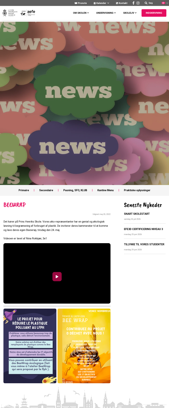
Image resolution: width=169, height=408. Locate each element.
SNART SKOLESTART (137, 213)
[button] (165, 3)
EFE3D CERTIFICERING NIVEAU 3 (143, 229)
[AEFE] (26, 13)
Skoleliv (128, 12)
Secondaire (46, 190)
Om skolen (79, 12)
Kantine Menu (105, 190)
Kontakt (123, 3)
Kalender (101, 3)
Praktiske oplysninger (137, 190)
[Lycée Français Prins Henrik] (10, 13)
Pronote (82, 3)
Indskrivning (154, 12)
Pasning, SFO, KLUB (75, 190)
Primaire (24, 190)
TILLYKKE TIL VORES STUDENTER (144, 244)
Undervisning (104, 12)
